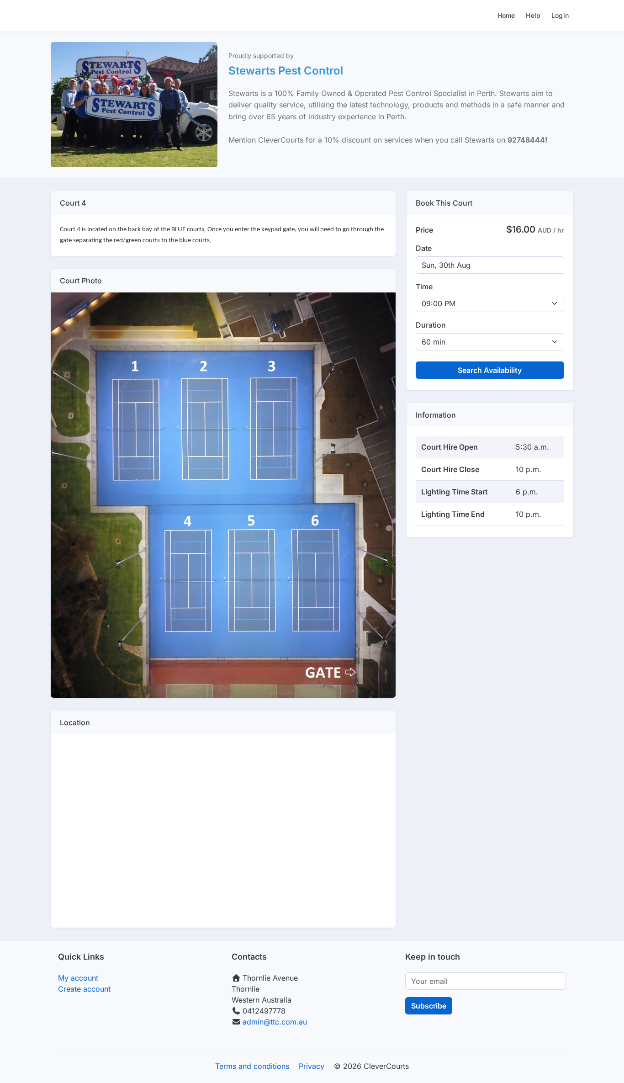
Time (424, 286)
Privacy (311, 1066)
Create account (84, 988)
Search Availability (490, 370)
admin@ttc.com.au (275, 1021)
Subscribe (428, 1005)
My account (78, 977)
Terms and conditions (252, 1066)
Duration (431, 324)
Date (424, 248)
